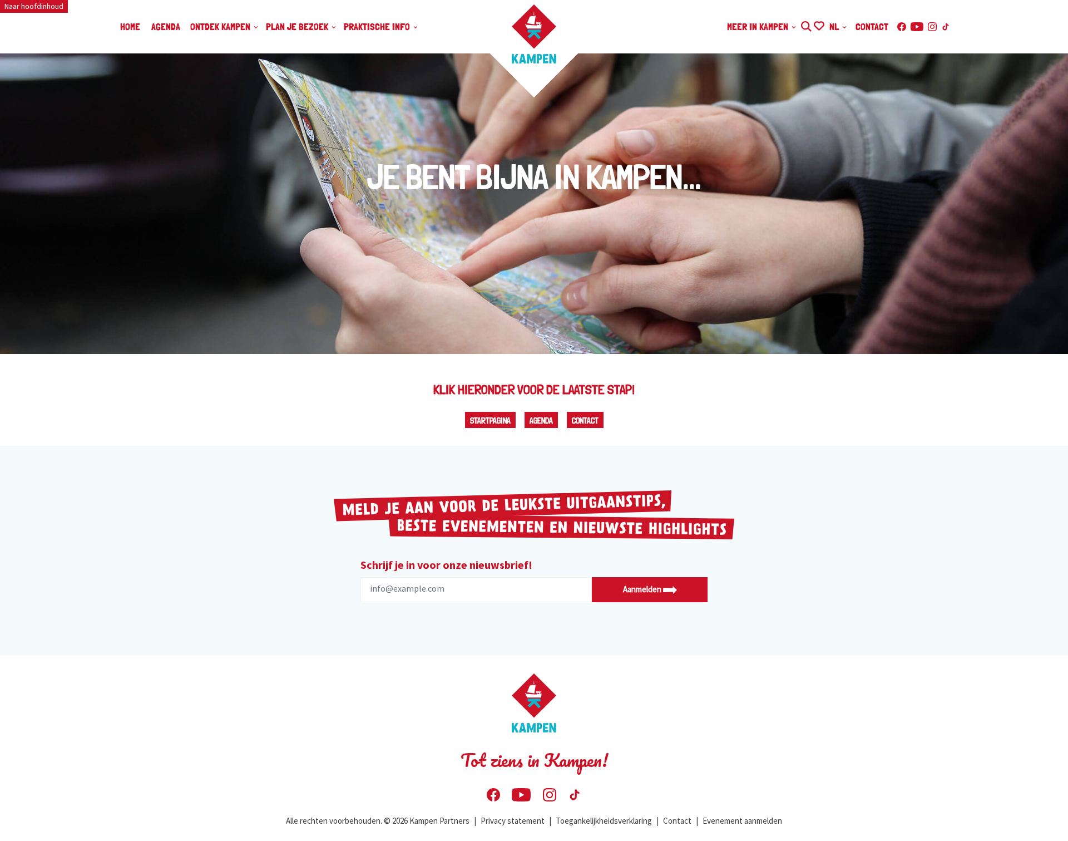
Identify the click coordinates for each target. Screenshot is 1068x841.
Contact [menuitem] (872, 26)
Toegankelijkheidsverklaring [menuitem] (604, 820)
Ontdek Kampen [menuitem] (221, 26)
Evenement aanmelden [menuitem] (742, 820)
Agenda (541, 421)
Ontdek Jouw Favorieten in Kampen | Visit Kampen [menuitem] (818, 24)
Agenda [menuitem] (165, 26)
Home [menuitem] (130, 26)
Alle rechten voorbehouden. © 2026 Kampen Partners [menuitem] (377, 820)
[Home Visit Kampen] (534, 33)
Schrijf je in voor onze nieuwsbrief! (446, 565)
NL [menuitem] (835, 26)
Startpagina (490, 421)
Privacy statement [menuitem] (513, 820)
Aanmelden (643, 589)
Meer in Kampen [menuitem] (758, 26)
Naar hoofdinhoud (33, 6)
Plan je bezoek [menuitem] (298, 26)
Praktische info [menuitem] (378, 26)
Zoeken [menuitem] (805, 24)
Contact (585, 421)
